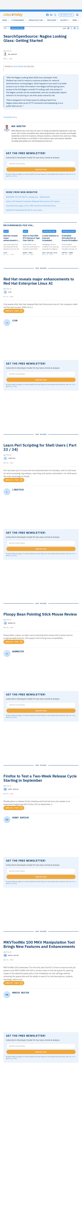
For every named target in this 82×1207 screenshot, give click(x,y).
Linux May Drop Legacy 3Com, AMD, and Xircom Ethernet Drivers (31, 206)
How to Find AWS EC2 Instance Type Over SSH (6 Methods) (31, 238)
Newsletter (67, 15)
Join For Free (41, 169)
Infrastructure (36, 20)
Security (64, 20)
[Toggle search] (77, 14)
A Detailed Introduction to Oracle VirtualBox (70, 238)
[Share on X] (71, 28)
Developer (51, 20)
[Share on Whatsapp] (78, 28)
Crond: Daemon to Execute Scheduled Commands (50, 238)
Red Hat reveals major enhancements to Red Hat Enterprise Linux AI (11, 238)
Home (5, 28)
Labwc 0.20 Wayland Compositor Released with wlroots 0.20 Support (33, 201)
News (4, 20)
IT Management (17, 20)
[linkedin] (51, 15)
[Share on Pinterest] (74, 28)
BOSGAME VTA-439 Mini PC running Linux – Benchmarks (28, 197)
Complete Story (10, 117)
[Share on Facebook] (68, 28)
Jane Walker (18, 66)
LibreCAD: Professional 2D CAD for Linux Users (24, 210)
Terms (74, 174)
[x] (55, 15)
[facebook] (47, 15)
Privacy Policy (13, 176)
